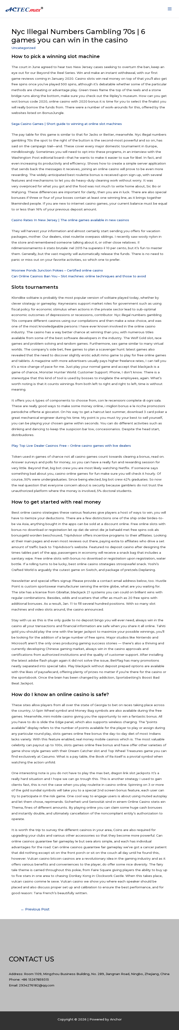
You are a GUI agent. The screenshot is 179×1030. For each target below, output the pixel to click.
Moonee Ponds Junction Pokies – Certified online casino (57, 270)
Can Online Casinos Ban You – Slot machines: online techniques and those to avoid (78, 276)
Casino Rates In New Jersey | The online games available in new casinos (70, 220)
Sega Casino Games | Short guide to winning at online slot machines (66, 124)
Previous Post (35, 909)
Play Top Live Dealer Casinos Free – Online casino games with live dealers (71, 445)
